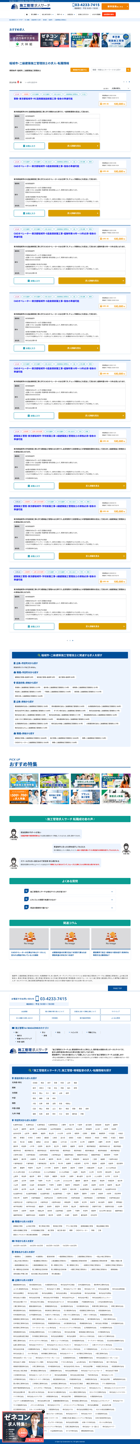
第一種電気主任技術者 (21, 1269)
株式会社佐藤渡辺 (57, 1336)
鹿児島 (74, 1114)
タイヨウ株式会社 (72, 1431)
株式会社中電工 (83, 1297)
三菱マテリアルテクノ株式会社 (102, 1345)
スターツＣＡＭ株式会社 (37, 1409)
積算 (71, 1230)
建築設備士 (114, 1269)
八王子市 (73, 1142)
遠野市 (24, 1129)
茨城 (62, 1088)
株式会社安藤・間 (19, 1392)
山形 (68, 1083)
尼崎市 (49, 1206)
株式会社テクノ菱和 (53, 1289)
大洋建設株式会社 (104, 1332)
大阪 (34, 1103)
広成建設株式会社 (69, 1358)
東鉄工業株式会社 (38, 1319)
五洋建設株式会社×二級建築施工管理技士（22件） (31, 723)
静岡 (40, 1098)
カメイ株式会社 (33, 1353)
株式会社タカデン (72, 1414)
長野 (67, 1093)
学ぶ (43, 1032)
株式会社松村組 (34, 1297)
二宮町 (94, 1159)
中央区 (120, 1133)
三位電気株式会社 (19, 1375)
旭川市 (71, 1125)
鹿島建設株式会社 (19, 1285)
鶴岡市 (35, 1133)
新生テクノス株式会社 (50, 1349)
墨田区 (46, 1138)
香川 (60, 1109)
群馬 (75, 1088)
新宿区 (22, 1138)
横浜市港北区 (41, 1150)
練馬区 (38, 1142)
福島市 (43, 1133)
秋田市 (114, 1129)
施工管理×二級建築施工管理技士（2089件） (64, 738)
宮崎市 (75, 1215)
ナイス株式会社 (18, 1396)
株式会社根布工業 (44, 1401)
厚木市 (59, 1159)
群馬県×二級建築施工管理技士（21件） (85, 687)
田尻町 (110, 1202)
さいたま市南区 (64, 1172)
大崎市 (105, 1129)
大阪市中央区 (56, 1202)
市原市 (30, 1168)
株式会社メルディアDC (34, 1396)
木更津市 (77, 1163)
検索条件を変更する (80, 70)
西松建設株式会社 (19, 1310)
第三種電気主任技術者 (58, 1269)
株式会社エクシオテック (63, 1388)
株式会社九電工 (33, 1293)
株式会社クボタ (86, 1414)
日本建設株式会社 (78, 1340)
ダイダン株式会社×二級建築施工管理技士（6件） (70, 711)
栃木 (68, 1088)
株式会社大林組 (52, 1362)
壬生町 (32, 1185)
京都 (47, 1103)
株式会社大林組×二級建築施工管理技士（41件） (67, 723)
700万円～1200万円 (69, 1245)
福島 (75, 1083)
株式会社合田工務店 (77, 1375)
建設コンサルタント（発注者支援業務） (25, 1235)
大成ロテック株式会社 (52, 1315)
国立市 (48, 1146)
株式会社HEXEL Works (72, 1366)
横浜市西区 (117, 1146)
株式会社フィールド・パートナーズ (40, 1375)
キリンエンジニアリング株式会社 (70, 1327)
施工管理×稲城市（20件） (67, 677)
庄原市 (69, 1211)
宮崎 (67, 1114)
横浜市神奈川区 (104, 1146)
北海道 (35, 1083)
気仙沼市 (79, 1129)
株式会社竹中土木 (68, 1297)
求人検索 (34, 14)
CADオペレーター (82, 1230)
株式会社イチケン (37, 1289)
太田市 (85, 1185)
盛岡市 (115, 1125)
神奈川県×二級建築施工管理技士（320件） (29, 696)
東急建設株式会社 (78, 1319)
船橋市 (68, 1163)
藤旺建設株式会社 (87, 1431)
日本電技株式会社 (38, 1323)
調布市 (15, 1146)
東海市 (100, 1193)
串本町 (49, 1211)
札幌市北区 (30, 1125)
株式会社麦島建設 (61, 1375)
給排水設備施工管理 (20, 1230)
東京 (34, 1088)
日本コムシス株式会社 (87, 1336)
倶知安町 (98, 1125)
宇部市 (85, 1211)
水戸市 (107, 1176)
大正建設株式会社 (56, 1431)
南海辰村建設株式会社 (21, 1366)
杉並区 (113, 1138)
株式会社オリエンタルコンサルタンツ (59, 1345)
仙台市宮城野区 (56, 1129)
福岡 (34, 1114)
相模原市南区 (95, 1155)
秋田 (62, 1083)
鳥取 (47, 1109)
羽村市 (80, 1146)
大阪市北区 (44, 1202)
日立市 (115, 1176)
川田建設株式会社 (34, 1349)
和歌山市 (41, 1211)
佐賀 (40, 1114)
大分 (60, 1114)
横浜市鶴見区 (91, 1146)
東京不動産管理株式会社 (21, 1388)
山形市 (27, 1133)
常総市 (102, 1181)
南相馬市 (102, 1133)
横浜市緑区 (78, 1150)
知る (58, 1032)
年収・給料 (20, 1042)
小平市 (32, 1146)
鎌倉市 (15, 1159)
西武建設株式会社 (35, 1310)
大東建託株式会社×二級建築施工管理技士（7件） (102, 723)
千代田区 (112, 1133)
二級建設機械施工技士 (40, 1265)
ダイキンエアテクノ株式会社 (38, 1340)
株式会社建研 (71, 1336)
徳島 (67, 1109)
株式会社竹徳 (66, 1396)
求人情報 (27, 20)
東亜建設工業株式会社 (21, 1319)
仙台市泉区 (68, 1129)
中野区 (105, 1138)
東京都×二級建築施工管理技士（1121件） (88, 692)
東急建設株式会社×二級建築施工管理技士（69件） (73, 719)
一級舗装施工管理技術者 (78, 1261)
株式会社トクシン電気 (36, 1362)
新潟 (34, 1093)
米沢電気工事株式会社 (84, 1353)
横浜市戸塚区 (54, 1150)
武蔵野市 (91, 1142)
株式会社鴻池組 (90, 1293)
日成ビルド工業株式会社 (106, 1336)
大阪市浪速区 (75, 1198)
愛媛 (73, 1109)
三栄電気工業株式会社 (40, 1383)
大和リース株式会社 (90, 1315)
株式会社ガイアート (66, 1353)
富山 (40, 1093)
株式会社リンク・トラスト (117, 1392)
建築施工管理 (18, 1226)
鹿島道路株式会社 (35, 1306)
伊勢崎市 (76, 1185)
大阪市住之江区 (31, 1202)
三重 (47, 1098)
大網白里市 (90, 1168)
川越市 (75, 1172)
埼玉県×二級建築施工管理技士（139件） (28, 692)
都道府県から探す (36, 20)
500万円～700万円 (52, 1245)
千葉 (49, 1088)
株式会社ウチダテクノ (36, 1345)
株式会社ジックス (107, 1375)
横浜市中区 (17, 1150)
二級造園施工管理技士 (58, 1261)
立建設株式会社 (53, 1409)
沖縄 (81, 1114)
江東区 (54, 1138)
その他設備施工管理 (37, 1230)
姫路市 (41, 1206)
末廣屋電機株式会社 (86, 1358)
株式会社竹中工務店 (67, 1285)
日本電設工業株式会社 (21, 1323)
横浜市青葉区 (102, 1150)
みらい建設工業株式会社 (77, 1392)
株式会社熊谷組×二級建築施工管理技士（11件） (65, 715)
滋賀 (54, 1103)
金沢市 (24, 1189)
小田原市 (33, 1159)
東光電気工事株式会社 (21, 1327)
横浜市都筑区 (115, 1150)
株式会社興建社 (47, 1293)
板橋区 (30, 1142)
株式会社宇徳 (105, 1379)
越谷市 (32, 1176)
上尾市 (15, 1176)
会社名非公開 (106, 1405)
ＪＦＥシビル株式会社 (37, 1405)
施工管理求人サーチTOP (16, 20)
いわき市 (60, 1133)
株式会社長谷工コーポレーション (107, 1358)
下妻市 (40, 1181)
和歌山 (68, 1103)
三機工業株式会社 (19, 1306)
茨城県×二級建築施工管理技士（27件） (28, 687)
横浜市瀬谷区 (89, 1150)
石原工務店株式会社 (72, 1426)
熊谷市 (83, 1172)
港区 (14, 1138)
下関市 (77, 1211)
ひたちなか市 (67, 1181)
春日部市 (108, 1172)
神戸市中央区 (30, 1206)
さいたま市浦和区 (50, 1172)
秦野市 (51, 1159)
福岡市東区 (119, 1211)
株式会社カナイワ (108, 1426)
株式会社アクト (118, 1401)
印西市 (80, 1168)
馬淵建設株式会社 (86, 1323)
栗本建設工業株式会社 (79, 1401)
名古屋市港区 (45, 1193)
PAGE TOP (117, 988)
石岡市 (32, 1181)
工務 (99, 1230)
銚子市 (52, 1163)
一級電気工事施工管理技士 (92, 1265)
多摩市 (64, 1146)
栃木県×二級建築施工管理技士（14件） (56, 687)
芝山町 (100, 1168)
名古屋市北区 (97, 1189)
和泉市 (92, 1202)
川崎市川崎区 (18, 1155)
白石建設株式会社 (70, 1323)
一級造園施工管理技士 (40, 1261)
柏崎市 (109, 1185)
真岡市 (24, 1185)
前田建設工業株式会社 (87, 1310)
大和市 (67, 1159)
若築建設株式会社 (51, 1306)
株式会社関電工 (18, 1293)
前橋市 (59, 1185)
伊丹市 (65, 1206)
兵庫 (40, 1103)
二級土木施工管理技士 (21, 1261)
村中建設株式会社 (54, 1366)
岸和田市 (67, 1202)
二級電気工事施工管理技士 (114, 1265)
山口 (54, 1109)
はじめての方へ (47, 14)
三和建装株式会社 (75, 1379)
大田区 (79, 1138)
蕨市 (39, 1176)
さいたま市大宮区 (19, 1172)
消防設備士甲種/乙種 (20, 1274)
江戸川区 (64, 1142)
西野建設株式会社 (80, 1396)
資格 (45, 1035)
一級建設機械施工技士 (21, 1265)
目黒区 (71, 1138)
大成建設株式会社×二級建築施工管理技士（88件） (104, 706)
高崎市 (67, 1185)
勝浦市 (22, 1168)
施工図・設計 (61, 1230)
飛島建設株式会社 (54, 1323)
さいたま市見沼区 (34, 1172)
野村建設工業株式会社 (38, 1371)
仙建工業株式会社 (19, 1345)
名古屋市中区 (18, 1193)
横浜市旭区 (66, 1150)
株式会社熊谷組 (75, 1293)
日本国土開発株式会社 (37, 1332)
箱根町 (103, 1159)
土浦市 (15, 1181)
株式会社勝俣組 (93, 1405)
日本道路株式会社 (84, 1285)
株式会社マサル (68, 1409)
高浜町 (40, 1189)
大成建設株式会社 (51, 1285)
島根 (87, 1109)
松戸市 (86, 1163)
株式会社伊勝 (87, 1366)
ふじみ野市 (98, 1176)
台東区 (38, 1138)
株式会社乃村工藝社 (37, 1302)
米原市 (24, 1211)
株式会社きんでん (95, 1388)
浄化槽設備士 (56, 1274)
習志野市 (120, 1163)
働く (16, 1032)
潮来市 (86, 1181)
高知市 (93, 1211)
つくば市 (57, 1181)
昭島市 (116, 1142)
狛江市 (56, 1146)
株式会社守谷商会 (105, 1293)
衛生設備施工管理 (102, 1226)
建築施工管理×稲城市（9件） (24, 677)
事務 (92, 1230)
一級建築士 (17, 1256)
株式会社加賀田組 (118, 1289)
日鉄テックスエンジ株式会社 (70, 1349)
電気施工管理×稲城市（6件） (46, 677)
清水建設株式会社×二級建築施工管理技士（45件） (68, 706)
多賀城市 (89, 1129)
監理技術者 (51, 1256)
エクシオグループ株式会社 (42, 1388)
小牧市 (92, 1193)
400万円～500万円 (36, 1245)
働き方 (19, 1035)
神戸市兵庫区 (18, 1206)
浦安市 (72, 1168)
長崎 (47, 1114)
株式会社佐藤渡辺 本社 (84, 1409)
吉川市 (88, 1176)
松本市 (56, 1189)
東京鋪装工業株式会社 (49, 1353)
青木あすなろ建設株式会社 (57, 1392)
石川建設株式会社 (70, 1310)
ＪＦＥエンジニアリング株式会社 (74, 1405)
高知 (80, 1109)
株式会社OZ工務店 (76, 1383)
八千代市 (47, 1168)
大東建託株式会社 (91, 1379)
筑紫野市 (42, 1215)
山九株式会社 (81, 1362)
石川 (47, 1093)
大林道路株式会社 (117, 1323)
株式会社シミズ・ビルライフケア (114, 1388)
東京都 (45, 20)
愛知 (34, 1098)
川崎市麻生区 (56, 1155)
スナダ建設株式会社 (90, 1349)
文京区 (30, 1138)
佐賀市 (59, 1215)
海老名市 (86, 1159)
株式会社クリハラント (81, 1345)
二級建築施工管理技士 (84, 1256)
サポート (59, 14)
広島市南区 (59, 1211)
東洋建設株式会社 (94, 1319)
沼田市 (93, 1185)
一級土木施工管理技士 (103, 1256)
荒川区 (22, 1142)
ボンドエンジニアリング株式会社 (111, 1349)
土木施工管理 (30, 1226)
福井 (54, 1093)
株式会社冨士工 (18, 1353)
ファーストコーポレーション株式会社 (44, 1327)
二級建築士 (28, 1256)
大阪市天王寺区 (62, 1198)
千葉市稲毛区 (18, 1163)
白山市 (32, 1189)
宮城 (55, 1083)
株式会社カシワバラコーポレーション (48, 1358)
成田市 (102, 1163)
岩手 (49, 1083)
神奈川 (41, 1088)
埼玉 (55, 1088)
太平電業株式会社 (35, 1315)
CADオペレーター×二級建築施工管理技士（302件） (32, 742)
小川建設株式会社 (101, 1414)
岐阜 (54, 1098)
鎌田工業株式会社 (92, 1383)
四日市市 (118, 1193)
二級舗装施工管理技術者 (98, 1261)
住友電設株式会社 (67, 1306)
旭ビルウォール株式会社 (54, 1414)
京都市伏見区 (109, 1206)
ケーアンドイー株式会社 (95, 1340)
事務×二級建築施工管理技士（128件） (64, 742)
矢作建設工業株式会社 (40, 1336)
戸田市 (46, 1176)
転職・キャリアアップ (24, 1038)
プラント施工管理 (71, 1226)
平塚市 (116, 1155)
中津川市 (16, 1198)
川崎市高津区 (30, 1155)
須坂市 (64, 1189)
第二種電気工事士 (73, 1265)
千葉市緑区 (30, 1163)
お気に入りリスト (83, 14)
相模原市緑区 (69, 1155)
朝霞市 (54, 1176)
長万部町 (89, 1125)
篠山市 (73, 1206)
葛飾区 (54, 1142)
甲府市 (48, 1189)
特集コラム (92, 1032)
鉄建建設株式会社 (106, 1315)
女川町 (97, 1129)
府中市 (108, 1142)
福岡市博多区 (18, 1215)
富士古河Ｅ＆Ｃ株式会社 (36, 1392)
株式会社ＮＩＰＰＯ (54, 1405)
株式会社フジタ (89, 1289)
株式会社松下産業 (112, 1371)
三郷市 (71, 1176)
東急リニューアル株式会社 (59, 1340)
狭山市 (117, 1172)
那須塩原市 (41, 1185)
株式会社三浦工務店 (20, 1371)
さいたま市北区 (111, 1168)
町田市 (24, 1146)
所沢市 (99, 1172)
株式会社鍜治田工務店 (21, 1336)
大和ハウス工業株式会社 (71, 1315)
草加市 (24, 1176)
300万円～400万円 (19, 1245)
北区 (14, 1142)
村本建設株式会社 (19, 1315)
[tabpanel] (24, 40)
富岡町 (93, 1133)
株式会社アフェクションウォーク (91, 1371)
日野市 (40, 1146)
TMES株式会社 (93, 1375)
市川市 (60, 1163)
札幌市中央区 (18, 1125)
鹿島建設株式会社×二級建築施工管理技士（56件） (31, 706)
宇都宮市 (111, 1181)
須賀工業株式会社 (117, 1306)
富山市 (118, 1185)
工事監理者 (45, 1235)
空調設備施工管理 (87, 1226)
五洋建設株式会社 (90, 1327)
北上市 (15, 1129)
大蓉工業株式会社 (101, 1353)
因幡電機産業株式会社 (61, 1401)
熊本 (54, 1114)
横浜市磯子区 (29, 1150)
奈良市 (32, 1211)
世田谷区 (88, 1138)
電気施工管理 (57, 1226)
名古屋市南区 (57, 1193)
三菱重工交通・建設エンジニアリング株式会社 (77, 1418)
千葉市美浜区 (41, 1163)
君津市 (56, 1168)
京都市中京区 (84, 1206)
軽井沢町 (73, 1189)
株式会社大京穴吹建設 (51, 1297)
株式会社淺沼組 (70, 1332)
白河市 (68, 1133)
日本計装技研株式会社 (103, 1418)
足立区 (46, 1142)
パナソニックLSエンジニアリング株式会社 (48, 1426)
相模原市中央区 (82, 1155)
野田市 (94, 1163)
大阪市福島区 (35, 1198)
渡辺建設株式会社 (59, 1379)
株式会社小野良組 (101, 1323)
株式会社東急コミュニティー (101, 1297)
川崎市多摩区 (43, 1155)
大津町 (67, 1215)
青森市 (107, 1125)
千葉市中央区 (113, 1159)
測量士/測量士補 (116, 1261)
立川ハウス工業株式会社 (97, 1392)
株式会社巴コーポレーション (22, 1358)
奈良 (60, 1103)
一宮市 (68, 1193)
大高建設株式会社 (96, 1396)
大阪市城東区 (101, 1198)
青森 (42, 1083)
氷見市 (15, 1189)
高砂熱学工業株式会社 (101, 1285)
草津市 (15, 1211)
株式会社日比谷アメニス (56, 1302)
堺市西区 (119, 1202)
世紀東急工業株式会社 (52, 1310)
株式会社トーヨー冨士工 (91, 1426)
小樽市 (63, 1125)
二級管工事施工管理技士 (98, 1269)
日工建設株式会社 (19, 1409)
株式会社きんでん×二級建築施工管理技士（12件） (31, 728)
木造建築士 (39, 1256)
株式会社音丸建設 (72, 1422)
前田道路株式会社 (104, 1310)
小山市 (15, 1185)
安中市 (101, 1185)
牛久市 (48, 1181)
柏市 (14, 1168)
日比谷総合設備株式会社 (115, 1340)
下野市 (51, 1185)
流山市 (38, 1168)
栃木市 (120, 1181)
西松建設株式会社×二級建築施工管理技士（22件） (100, 715)
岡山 (40, 1109)
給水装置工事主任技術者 (39, 1274)
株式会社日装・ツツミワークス (48, 1418)
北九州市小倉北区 (105, 1211)
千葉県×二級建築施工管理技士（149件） (58, 692)
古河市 (24, 1181)
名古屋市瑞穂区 (31, 1193)
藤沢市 (24, 1159)
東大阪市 (101, 1202)
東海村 (94, 1181)
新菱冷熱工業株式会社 (100, 1306)
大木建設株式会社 (106, 1327)
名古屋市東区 (84, 1189)
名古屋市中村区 (110, 1189)
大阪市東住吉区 (114, 1198)
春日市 (50, 1215)
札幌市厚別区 (53, 1125)
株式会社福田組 (72, 1302)
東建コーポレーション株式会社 (58, 1319)
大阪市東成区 (88, 1198)
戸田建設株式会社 (88, 1302)
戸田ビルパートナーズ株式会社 (39, 1379)
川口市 (91, 1172)
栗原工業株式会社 (19, 1340)
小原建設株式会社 (52, 1396)
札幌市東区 (41, 1125)
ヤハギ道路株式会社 (20, 1405)
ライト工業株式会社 (54, 1332)
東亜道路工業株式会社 (86, 1332)
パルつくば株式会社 (105, 1422)
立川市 (82, 1142)
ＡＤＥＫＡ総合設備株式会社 (105, 1409)
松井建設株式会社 (83, 1306)
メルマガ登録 (96, 14)
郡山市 (51, 1133)
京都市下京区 (96, 1206)
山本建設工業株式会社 (58, 1383)
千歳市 (79, 1125)
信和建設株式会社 (19, 1332)
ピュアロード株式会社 (55, 1422)
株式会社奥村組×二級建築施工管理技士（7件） (104, 711)
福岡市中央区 (30, 1215)
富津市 (64, 1168)
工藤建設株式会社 (56, 1371)
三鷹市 (100, 1142)
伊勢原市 (76, 1159)
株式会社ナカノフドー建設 (72, 1289)
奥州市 (32, 1129)
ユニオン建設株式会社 (20, 1289)
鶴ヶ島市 (80, 1176)
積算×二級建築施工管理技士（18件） (94, 738)
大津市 (120, 1206)
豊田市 (76, 1193)
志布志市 (94, 1215)
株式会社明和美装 (71, 1371)
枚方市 (84, 1202)
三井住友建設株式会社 (105, 1302)
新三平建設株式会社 (96, 1362)
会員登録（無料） (109, 14)
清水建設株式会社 (35, 1285)
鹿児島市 (84, 1215)
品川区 (63, 1138)
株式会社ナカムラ (80, 1388)
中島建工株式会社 (102, 1366)
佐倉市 (110, 1163)
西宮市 (57, 1206)
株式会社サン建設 (19, 1362)
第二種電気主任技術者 (40, 1269)
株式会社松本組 (18, 1349)
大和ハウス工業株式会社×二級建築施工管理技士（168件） (34, 719)
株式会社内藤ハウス (20, 1302)
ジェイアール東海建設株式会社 (23, 1401)
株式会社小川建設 (19, 1297)
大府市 (109, 1193)
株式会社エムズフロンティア (100, 1401)
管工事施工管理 (44, 1226)
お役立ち (70, 14)
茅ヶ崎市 (42, 1159)
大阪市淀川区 (18, 1202)
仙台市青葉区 (42, 1129)
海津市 (25, 1198)
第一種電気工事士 (57, 1265)
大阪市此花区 (48, 1198)
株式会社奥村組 (103, 1289)
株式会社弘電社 (61, 1293)
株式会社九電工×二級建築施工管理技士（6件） (30, 715)
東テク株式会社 (112, 1362)
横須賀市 (107, 1155)
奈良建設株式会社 (118, 1366)
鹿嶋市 (77, 1181)
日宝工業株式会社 (109, 1319)
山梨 (60, 1093)
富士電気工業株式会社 (21, 1383)
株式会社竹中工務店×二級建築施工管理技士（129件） (33, 711)
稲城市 (50, 20)
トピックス (74, 1032)
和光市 (63, 1176)
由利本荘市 (17, 1133)
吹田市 (76, 1202)
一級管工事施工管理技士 (78, 1269)
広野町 (85, 1133)
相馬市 (77, 1133)
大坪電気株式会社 (19, 1379)
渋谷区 (97, 1138)
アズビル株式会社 (67, 1362)
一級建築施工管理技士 (66, 1256)
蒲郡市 (84, 1193)
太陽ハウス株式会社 (88, 1422)
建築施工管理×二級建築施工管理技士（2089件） (31, 738)
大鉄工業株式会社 (38, 1366)
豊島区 (121, 1138)
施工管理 (51, 1230)
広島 (34, 1109)
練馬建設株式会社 (119, 1379)
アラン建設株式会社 (108, 1383)
